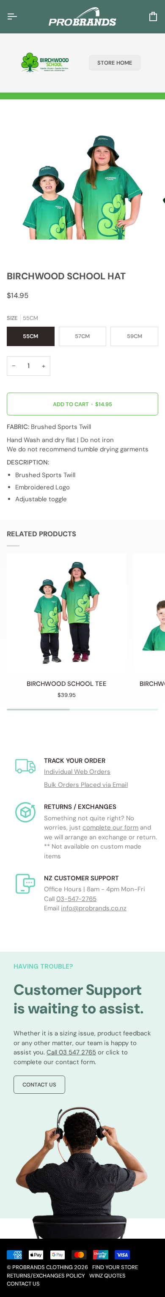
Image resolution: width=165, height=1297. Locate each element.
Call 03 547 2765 (71, 1052)
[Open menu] (19, 16)
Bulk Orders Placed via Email (86, 785)
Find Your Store (115, 1267)
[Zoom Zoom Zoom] (82, 187)
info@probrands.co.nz (93, 908)
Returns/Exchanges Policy (46, 1275)
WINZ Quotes (107, 1275)
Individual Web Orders (77, 771)
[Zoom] (28, 241)
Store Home (114, 62)
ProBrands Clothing (42, 1267)
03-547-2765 (76, 899)
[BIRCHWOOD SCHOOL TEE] (66, 613)
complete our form (110, 827)
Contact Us (39, 1084)
